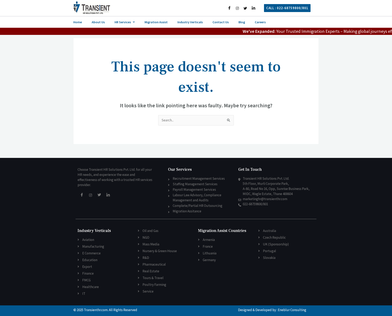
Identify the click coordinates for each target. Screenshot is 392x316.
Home (77, 22)
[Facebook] (229, 8)
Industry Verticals (190, 22)
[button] (125, 22)
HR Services (123, 22)
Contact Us (221, 22)
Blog (241, 22)
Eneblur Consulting (292, 310)
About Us (98, 22)
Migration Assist (156, 22)
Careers (260, 22)
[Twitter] (245, 7)
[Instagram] (237, 7)
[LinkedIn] (253, 8)
